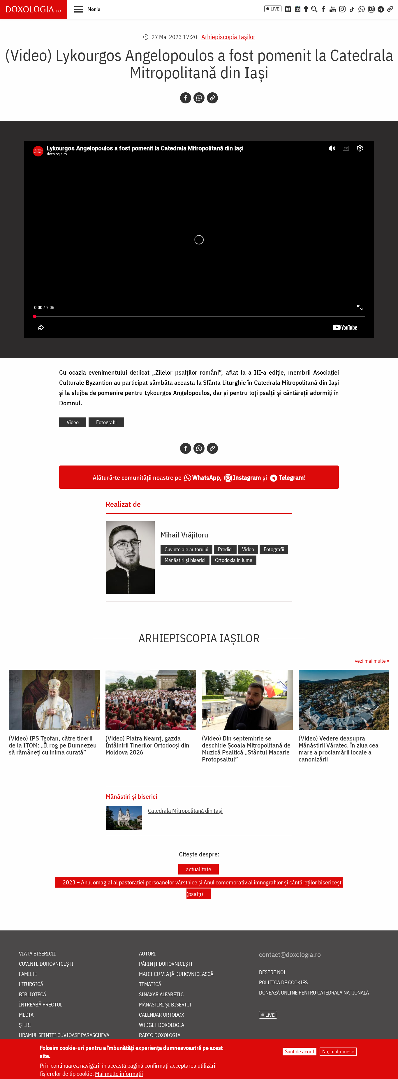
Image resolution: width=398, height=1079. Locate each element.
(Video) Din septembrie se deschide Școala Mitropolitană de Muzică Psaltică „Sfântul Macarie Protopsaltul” (246, 749)
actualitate (198, 869)
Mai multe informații (119, 1074)
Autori (147, 954)
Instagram (247, 477)
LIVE (275, 9)
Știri (25, 1025)
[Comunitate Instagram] (371, 8)
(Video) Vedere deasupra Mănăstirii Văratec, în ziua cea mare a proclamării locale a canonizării (338, 749)
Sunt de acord (299, 1051)
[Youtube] (333, 8)
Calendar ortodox (161, 1015)
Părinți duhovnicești (166, 964)
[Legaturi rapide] (390, 8)
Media (26, 1015)
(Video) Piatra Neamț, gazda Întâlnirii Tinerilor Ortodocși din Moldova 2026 (147, 745)
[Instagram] (342, 8)
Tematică (150, 984)
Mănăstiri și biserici (185, 560)
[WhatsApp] (362, 8)
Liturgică (31, 984)
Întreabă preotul (40, 1005)
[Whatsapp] (199, 97)
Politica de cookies (283, 983)
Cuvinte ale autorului (186, 549)
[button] (87, 9)
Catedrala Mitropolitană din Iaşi (185, 810)
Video (73, 422)
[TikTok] (352, 8)
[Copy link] (212, 97)
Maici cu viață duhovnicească (176, 974)
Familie (28, 974)
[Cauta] (314, 8)
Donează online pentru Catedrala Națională (314, 993)
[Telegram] (381, 8)
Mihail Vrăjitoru (184, 534)
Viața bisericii (37, 954)
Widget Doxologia (161, 1025)
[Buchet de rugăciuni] (306, 8)
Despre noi (272, 972)
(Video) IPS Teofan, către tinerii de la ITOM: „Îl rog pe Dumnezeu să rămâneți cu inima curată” (53, 745)
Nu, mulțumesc (338, 1051)
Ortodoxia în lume (233, 560)
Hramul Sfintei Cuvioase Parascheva (64, 1035)
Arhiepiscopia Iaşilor (228, 36)
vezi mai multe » (372, 660)
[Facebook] (323, 8)
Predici (225, 549)
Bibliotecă (32, 995)
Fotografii (106, 422)
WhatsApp (206, 477)
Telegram (291, 477)
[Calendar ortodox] (288, 8)
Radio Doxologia (159, 1035)
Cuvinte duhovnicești (46, 964)
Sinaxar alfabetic (161, 995)
